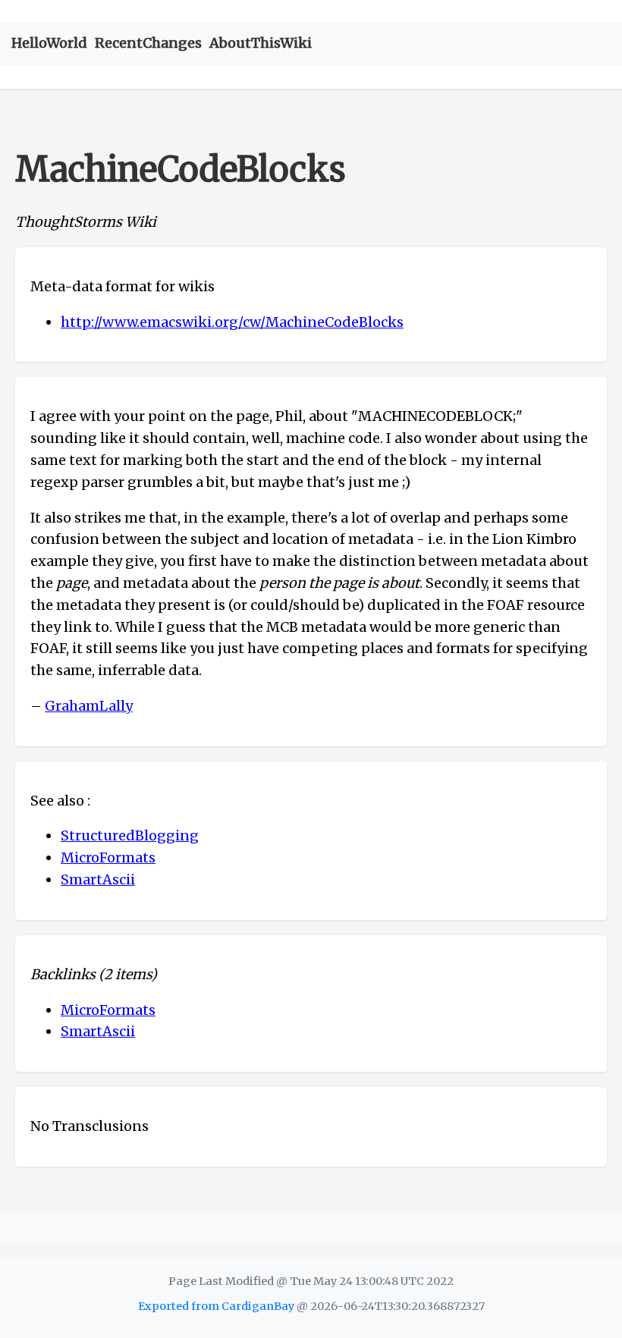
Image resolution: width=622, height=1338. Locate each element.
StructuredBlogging (130, 835)
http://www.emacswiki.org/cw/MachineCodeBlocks (232, 322)
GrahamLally (89, 706)
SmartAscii (98, 879)
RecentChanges (148, 43)
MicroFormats (108, 857)
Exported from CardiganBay (216, 1306)
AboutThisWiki (260, 43)
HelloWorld (49, 43)
